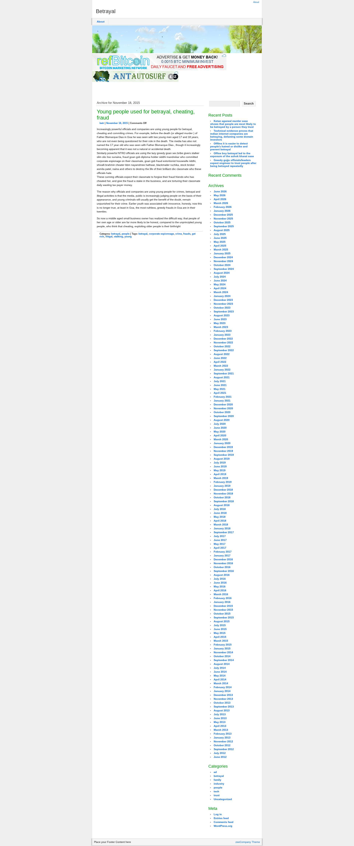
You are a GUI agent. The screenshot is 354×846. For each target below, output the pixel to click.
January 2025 (222, 253)
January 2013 (222, 737)
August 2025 (222, 230)
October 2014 (222, 656)
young (128, 236)
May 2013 (219, 722)
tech (216, 791)
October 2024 (222, 265)
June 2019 (220, 466)
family (217, 779)
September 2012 (224, 749)
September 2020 (224, 416)
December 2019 (223, 447)
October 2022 (222, 346)
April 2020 (220, 435)
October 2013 (222, 702)
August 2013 (222, 710)
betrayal (115, 233)
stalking (118, 236)
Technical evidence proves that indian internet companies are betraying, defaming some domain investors (231, 135)
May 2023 (219, 323)
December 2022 (223, 338)
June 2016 (220, 582)
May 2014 (219, 675)
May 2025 (219, 241)
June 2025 (220, 237)
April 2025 (220, 245)
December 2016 (223, 559)
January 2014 (222, 691)
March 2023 (221, 327)
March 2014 (221, 683)
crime (178, 233)
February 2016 (223, 598)
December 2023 (223, 299)
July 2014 (220, 667)
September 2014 (224, 660)
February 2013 (223, 733)
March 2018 (221, 524)
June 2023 (220, 319)
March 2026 (221, 203)
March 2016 (221, 594)
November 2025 (223, 218)
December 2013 (223, 694)
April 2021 (220, 392)
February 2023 (223, 330)
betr (102, 123)
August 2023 (222, 315)
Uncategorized (223, 799)
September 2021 (224, 373)
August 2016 (222, 574)
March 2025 (221, 249)
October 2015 (222, 613)
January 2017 (222, 555)
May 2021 (219, 388)
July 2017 (220, 536)
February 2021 (223, 396)
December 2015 (223, 605)
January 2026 (222, 210)
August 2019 (222, 458)
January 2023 (222, 334)
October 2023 (222, 307)
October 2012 (222, 745)
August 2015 (222, 621)
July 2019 (220, 462)
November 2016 (223, 563)
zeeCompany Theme (247, 841)
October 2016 (222, 567)
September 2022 (224, 350)
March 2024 (221, 292)
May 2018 (219, 516)
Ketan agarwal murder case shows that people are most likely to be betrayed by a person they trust (233, 124)
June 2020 (220, 427)
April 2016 (220, 590)
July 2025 (220, 234)
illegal (108, 236)
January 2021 (222, 400)
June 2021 (220, 385)
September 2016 (224, 571)
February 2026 (223, 206)
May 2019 (219, 470)
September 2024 (224, 268)
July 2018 (220, 509)
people (125, 233)
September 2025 (224, 226)
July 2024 (220, 276)
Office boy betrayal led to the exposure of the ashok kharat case (232, 155)
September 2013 (224, 706)
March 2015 (221, 640)
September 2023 (224, 311)
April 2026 (220, 199)
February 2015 (223, 644)
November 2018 (223, 493)
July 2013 (220, 714)
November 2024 (223, 261)
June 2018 (220, 512)
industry (219, 783)
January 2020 (222, 443)
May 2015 (219, 633)
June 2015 (220, 629)
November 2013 (223, 698)
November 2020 (223, 408)
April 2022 (220, 361)
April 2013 (220, 725)
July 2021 (220, 381)
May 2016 (219, 586)
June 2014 (220, 671)
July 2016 (220, 578)
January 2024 (222, 296)
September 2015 (224, 617)
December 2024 (223, 257)
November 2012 (223, 741)
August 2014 (222, 663)
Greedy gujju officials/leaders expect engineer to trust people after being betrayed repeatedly (233, 163)
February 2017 (223, 551)
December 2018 (223, 489)
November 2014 (223, 652)
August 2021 (222, 377)
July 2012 (220, 753)
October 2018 (222, 497)
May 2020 (219, 431)
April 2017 (220, 547)
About (256, 2)
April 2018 (220, 520)
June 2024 (220, 280)
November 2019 (223, 450)
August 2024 (222, 272)
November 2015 (223, 609)
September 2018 (224, 501)
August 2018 (222, 505)
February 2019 (223, 481)
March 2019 (221, 478)
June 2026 (220, 191)
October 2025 (222, 222)
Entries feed (221, 818)
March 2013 (221, 729)
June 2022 (220, 358)
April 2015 (220, 636)
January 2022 (222, 369)
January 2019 (222, 485)
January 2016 (222, 602)
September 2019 (224, 454)
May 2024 (219, 284)
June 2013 (220, 718)
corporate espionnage (161, 233)
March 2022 (221, 365)
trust (217, 795)
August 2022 (222, 354)
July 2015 (220, 625)
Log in (218, 814)
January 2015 (222, 648)
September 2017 (224, 532)
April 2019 (220, 474)
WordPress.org (223, 825)
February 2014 (223, 687)
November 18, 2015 (117, 123)
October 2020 (222, 412)
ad (215, 772)
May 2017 (219, 543)
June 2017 (220, 540)
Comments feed (223, 822)
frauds (186, 233)
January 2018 (222, 528)
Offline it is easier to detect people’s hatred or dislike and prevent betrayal (229, 146)
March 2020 (221, 439)
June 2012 (220, 756)
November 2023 (223, 303)
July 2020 (220, 423)
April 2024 (220, 288)
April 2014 (220, 679)
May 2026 (219, 195)
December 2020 (223, 404)
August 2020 (222, 419)
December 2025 (223, 214)
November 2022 (223, 342)
